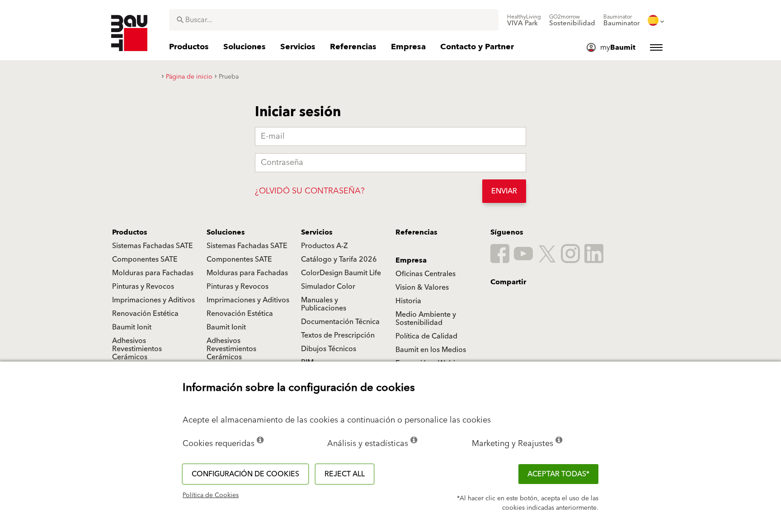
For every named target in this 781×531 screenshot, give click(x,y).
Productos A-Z (324, 246)
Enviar (504, 191)
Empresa (411, 260)
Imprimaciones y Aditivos (153, 300)
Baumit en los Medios (430, 349)
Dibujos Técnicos (328, 349)
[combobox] (334, 20)
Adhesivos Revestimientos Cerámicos (137, 348)
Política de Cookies (211, 495)
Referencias (416, 232)
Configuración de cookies (245, 474)
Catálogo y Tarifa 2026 (339, 259)
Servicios (317, 232)
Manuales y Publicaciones (323, 304)
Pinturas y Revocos (143, 286)
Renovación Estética (145, 313)
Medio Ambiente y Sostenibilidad (425, 318)
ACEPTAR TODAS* (558, 474)
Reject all (345, 474)
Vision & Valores (422, 287)
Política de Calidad (426, 336)
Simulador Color (328, 286)
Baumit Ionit (131, 327)
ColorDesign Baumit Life (341, 273)
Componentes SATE (145, 259)
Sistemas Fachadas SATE (152, 246)
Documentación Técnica (340, 321)
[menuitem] (524, 20)
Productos (129, 232)
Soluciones (226, 232)
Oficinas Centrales (425, 274)
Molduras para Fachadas (152, 273)
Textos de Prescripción (338, 335)
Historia (408, 301)
